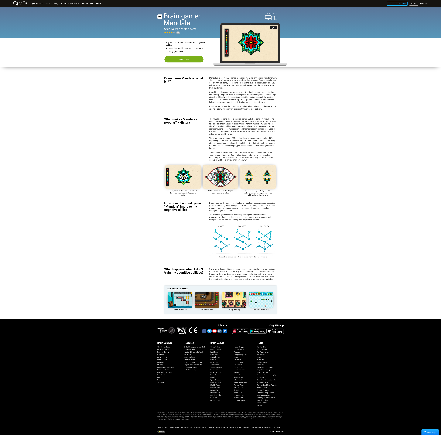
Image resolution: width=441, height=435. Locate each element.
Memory (160, 377)
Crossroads (238, 365)
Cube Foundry (239, 367)
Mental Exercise (263, 390)
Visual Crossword (216, 375)
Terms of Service (162, 428)
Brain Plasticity (162, 357)
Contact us (246, 428)
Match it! (213, 377)
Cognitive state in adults (193, 365)
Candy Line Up (239, 349)
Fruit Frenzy (214, 352)
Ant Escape (214, 365)
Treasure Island (216, 367)
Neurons (160, 355)
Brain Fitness (162, 360)
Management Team (186, 428)
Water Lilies (238, 393)
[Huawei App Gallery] (240, 331)
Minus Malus (238, 380)
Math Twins (238, 377)
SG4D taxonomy (190, 370)
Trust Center (276, 428)
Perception (161, 380)
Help (252, 428)
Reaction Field (239, 395)
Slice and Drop (239, 387)
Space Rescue (215, 380)
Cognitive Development (265, 370)
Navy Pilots (188, 355)
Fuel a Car (237, 375)
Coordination (162, 375)
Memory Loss (162, 365)
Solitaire (213, 360)
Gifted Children (262, 400)
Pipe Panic (214, 355)
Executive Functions (164, 372)
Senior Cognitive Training (193, 362)
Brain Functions (163, 370)
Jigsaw (236, 372)
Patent (259, 357)
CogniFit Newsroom (200, 428)
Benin (162, 431)
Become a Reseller (235, 428)
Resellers (260, 365)
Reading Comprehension (266, 398)
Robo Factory (215, 362)
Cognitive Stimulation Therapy (268, 380)
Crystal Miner (215, 357)
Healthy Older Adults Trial (193, 352)
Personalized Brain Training (267, 385)
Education (261, 355)
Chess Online (215, 347)
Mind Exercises (262, 382)
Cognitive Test (36, 4)
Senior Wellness (189, 357)
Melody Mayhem (216, 395)
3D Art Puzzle (215, 400)
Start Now (184, 59)
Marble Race (215, 385)
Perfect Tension (239, 385)
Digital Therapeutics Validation (195, 347)
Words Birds (238, 398)
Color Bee (237, 360)
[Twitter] (209, 331)
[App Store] (275, 331)
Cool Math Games (263, 395)
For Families (261, 347)
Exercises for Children (265, 367)
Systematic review (190, 367)
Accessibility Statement (262, 428)
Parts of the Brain (163, 352)
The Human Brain (163, 347)
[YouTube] (214, 331)
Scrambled (214, 390)
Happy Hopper (239, 347)
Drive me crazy (215, 372)
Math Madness (215, 382)
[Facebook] (204, 331)
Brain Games (262, 387)
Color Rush (214, 398)
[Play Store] (257, 331)
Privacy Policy (174, 428)
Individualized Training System (268, 375)
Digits (236, 357)
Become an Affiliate (221, 428)
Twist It (236, 390)
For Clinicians (262, 349)
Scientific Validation (70, 4)
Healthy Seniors (189, 360)
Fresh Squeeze (239, 370)
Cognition (161, 362)
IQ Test (259, 405)
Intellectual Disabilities (165, 367)
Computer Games (190, 349)
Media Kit (211, 428)
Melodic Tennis (215, 387)
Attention (160, 382)
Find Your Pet (215, 393)
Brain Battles (262, 403)
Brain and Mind (163, 349)
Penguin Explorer (240, 355)
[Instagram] (219, 331)
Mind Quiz (261, 377)
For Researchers (263, 352)
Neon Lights (214, 370)
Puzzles (237, 352)
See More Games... (241, 400)
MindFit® (260, 360)
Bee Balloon (238, 362)
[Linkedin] (224, 331)
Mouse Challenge (240, 382)
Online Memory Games (265, 393)
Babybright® (262, 362)
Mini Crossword (216, 349)
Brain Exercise (262, 372)
